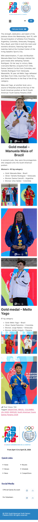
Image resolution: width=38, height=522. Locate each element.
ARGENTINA (12, 410)
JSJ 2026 (5, 412)
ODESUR (13, 412)
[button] (10, 21)
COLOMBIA (29, 410)
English (31, 21)
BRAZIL (21, 410)
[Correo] (33, 490)
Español (25, 21)
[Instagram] (27, 490)
